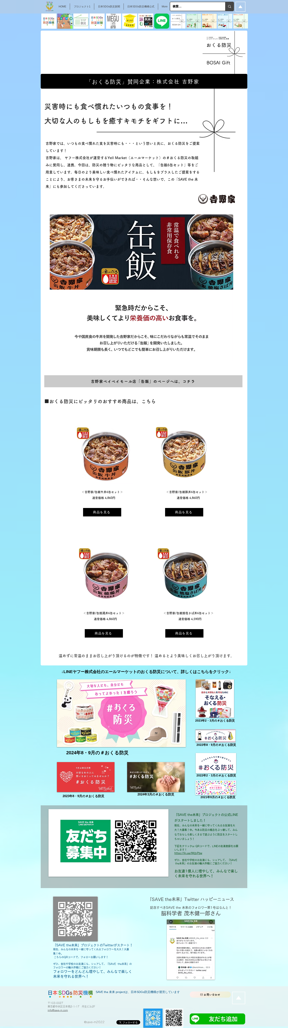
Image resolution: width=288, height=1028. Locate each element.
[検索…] (229, 6)
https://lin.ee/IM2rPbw (188, 853)
